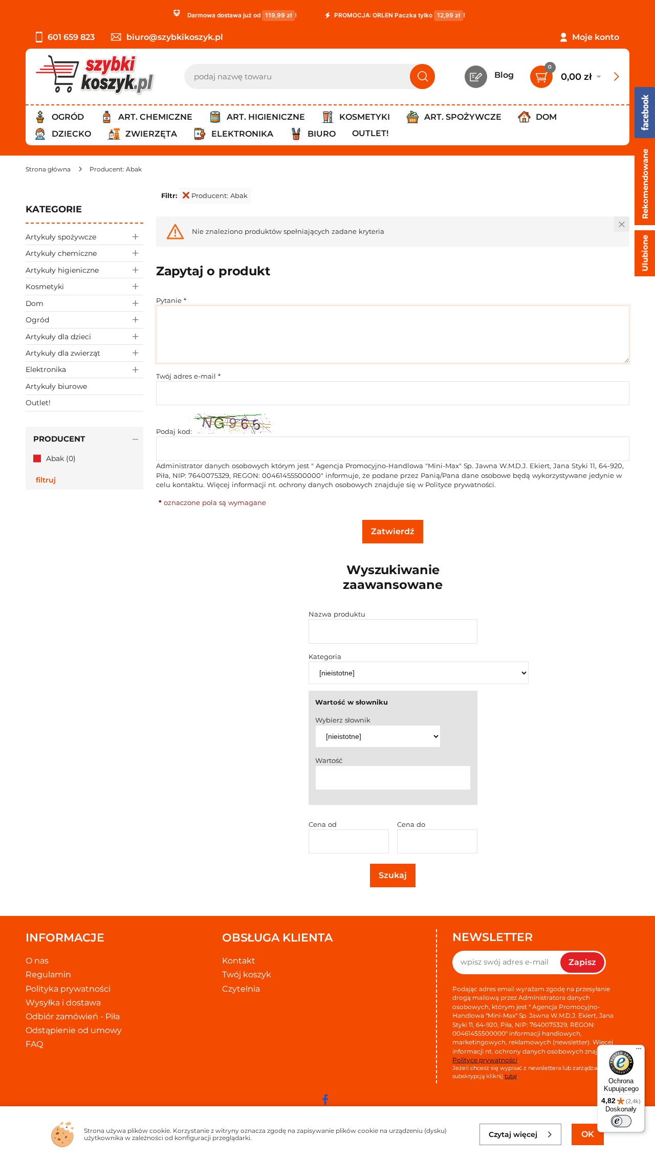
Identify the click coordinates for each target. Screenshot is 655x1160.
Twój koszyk (246, 974)
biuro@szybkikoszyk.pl (174, 37)
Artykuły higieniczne (62, 270)
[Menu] (638, 1051)
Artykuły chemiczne (61, 253)
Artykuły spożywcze (61, 237)
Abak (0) (61, 458)
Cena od (323, 824)
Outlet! (370, 133)
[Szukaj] (422, 76)
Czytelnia (241, 989)
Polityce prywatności (459, 484)
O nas (37, 961)
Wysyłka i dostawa (63, 1003)
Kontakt (238, 961)
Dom (34, 303)
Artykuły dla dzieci (58, 336)
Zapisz (582, 962)
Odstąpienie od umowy (74, 1030)
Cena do (411, 824)
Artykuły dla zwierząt (63, 353)
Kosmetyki (45, 286)
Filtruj (46, 480)
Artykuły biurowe (56, 386)
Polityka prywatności (68, 989)
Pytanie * (171, 300)
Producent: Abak (219, 195)
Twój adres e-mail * (188, 376)
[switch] (621, 1121)
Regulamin (48, 974)
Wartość (328, 760)
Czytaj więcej (513, 1134)
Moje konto (595, 37)
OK (587, 1134)
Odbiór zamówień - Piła (73, 1016)
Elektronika (46, 369)
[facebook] (325, 1099)
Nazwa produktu (337, 614)
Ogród (37, 319)
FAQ (34, 1044)
